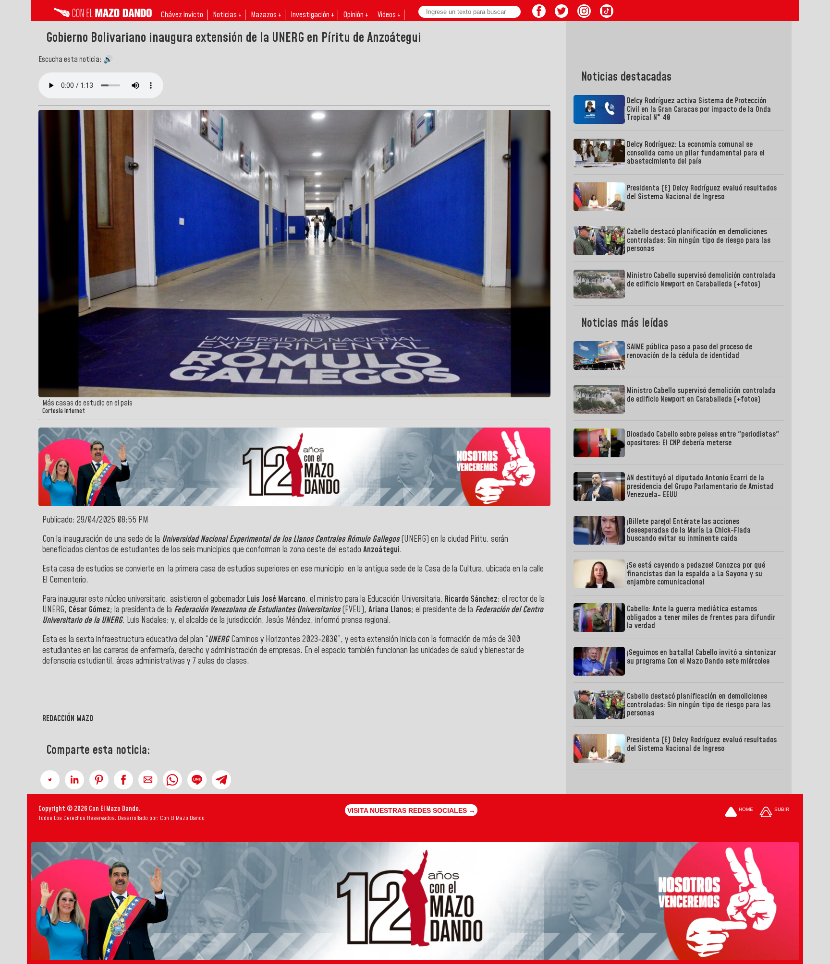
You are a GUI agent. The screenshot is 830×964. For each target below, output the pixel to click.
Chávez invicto (182, 15)
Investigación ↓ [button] (312, 15)
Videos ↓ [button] (389, 15)
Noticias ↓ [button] (227, 15)
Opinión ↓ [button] (355, 15)
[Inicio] (103, 15)
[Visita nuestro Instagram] (584, 15)
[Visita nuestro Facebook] (539, 15)
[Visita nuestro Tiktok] (606, 15)
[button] (50, 779)
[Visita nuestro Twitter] (561, 15)
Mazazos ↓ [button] (266, 15)
